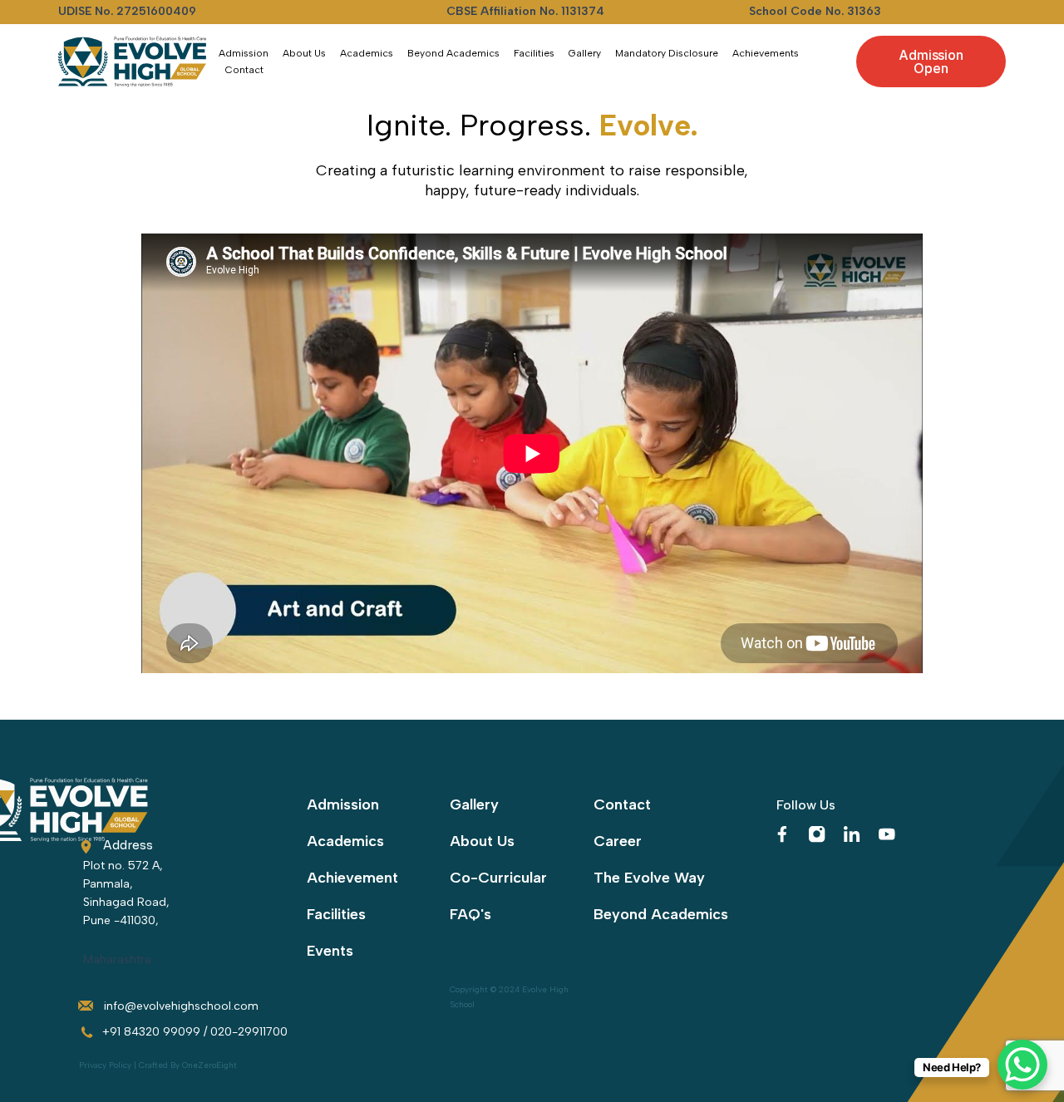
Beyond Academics (453, 53)
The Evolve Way (649, 877)
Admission (243, 53)
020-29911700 (249, 1032)
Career (618, 841)
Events (330, 951)
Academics (366, 53)
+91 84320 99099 (151, 1032)
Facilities (534, 53)
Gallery (585, 53)
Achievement (352, 877)
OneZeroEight (209, 1065)
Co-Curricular (498, 877)
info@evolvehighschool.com (181, 1006)
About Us (304, 53)
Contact (244, 70)
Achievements (765, 53)
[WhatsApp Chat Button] (1022, 1065)
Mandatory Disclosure (666, 53)
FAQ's (470, 914)
